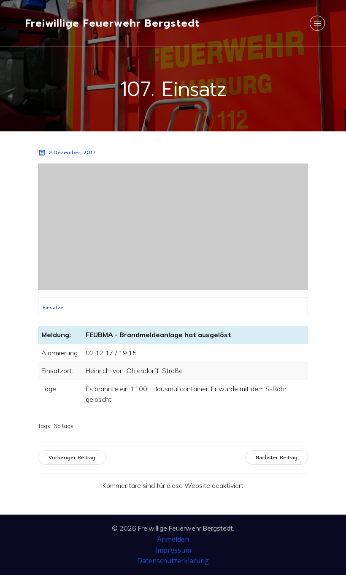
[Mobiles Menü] (317, 23)
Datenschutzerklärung (173, 560)
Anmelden (173, 539)
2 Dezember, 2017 (72, 152)
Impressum (173, 550)
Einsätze (53, 307)
